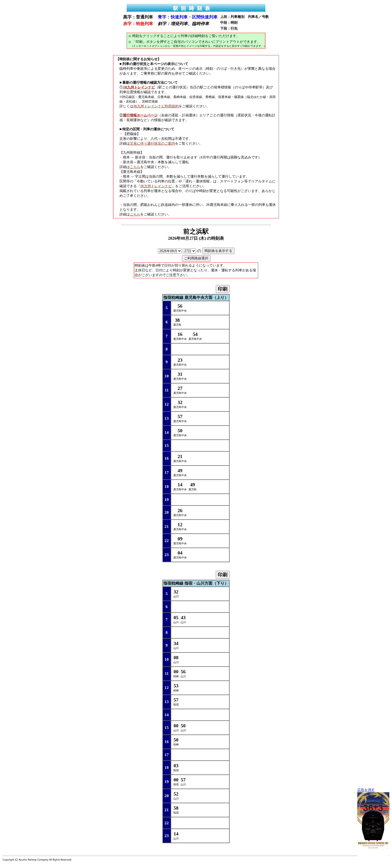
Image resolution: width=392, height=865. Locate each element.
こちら (135, 167)
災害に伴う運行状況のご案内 (152, 143)
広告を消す (366, 790)
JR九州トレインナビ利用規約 (156, 106)
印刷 (222, 289)
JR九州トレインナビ (156, 186)
